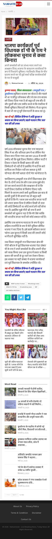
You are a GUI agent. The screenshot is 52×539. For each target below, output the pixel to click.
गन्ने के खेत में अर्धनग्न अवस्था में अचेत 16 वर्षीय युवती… (30, 469)
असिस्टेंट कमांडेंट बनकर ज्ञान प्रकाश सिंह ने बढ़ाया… (30, 456)
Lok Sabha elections (12, 290)
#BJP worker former (18, 284)
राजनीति (8, 39)
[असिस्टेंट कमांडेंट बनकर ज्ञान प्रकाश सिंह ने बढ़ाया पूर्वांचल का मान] (10, 457)
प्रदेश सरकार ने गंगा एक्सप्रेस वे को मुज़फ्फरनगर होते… (32, 481)
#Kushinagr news (33, 284)
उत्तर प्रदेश (9, 314)
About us (17, 506)
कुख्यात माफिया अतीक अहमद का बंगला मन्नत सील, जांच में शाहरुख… (32, 442)
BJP (36, 287)
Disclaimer (36, 513)
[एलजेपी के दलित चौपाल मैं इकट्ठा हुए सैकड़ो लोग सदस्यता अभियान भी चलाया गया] (14, 320)
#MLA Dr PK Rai (11, 287)
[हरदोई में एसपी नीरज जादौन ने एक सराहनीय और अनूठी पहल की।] (10, 417)
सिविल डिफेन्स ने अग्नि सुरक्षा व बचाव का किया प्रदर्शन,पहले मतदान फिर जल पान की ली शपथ (25, 120)
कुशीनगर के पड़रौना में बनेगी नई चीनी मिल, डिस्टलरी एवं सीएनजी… (32, 428)
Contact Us (26, 519)
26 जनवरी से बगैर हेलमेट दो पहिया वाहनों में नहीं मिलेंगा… (30, 403)
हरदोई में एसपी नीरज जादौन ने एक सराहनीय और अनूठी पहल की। (32, 416)
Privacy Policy (32, 506)
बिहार (31, 346)
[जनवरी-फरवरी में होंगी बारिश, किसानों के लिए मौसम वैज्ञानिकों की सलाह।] (10, 392)
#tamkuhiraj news (26, 287)
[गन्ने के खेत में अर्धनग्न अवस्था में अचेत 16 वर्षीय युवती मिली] (10, 470)
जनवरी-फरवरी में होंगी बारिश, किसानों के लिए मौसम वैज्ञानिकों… (32, 390)
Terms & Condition (19, 513)
